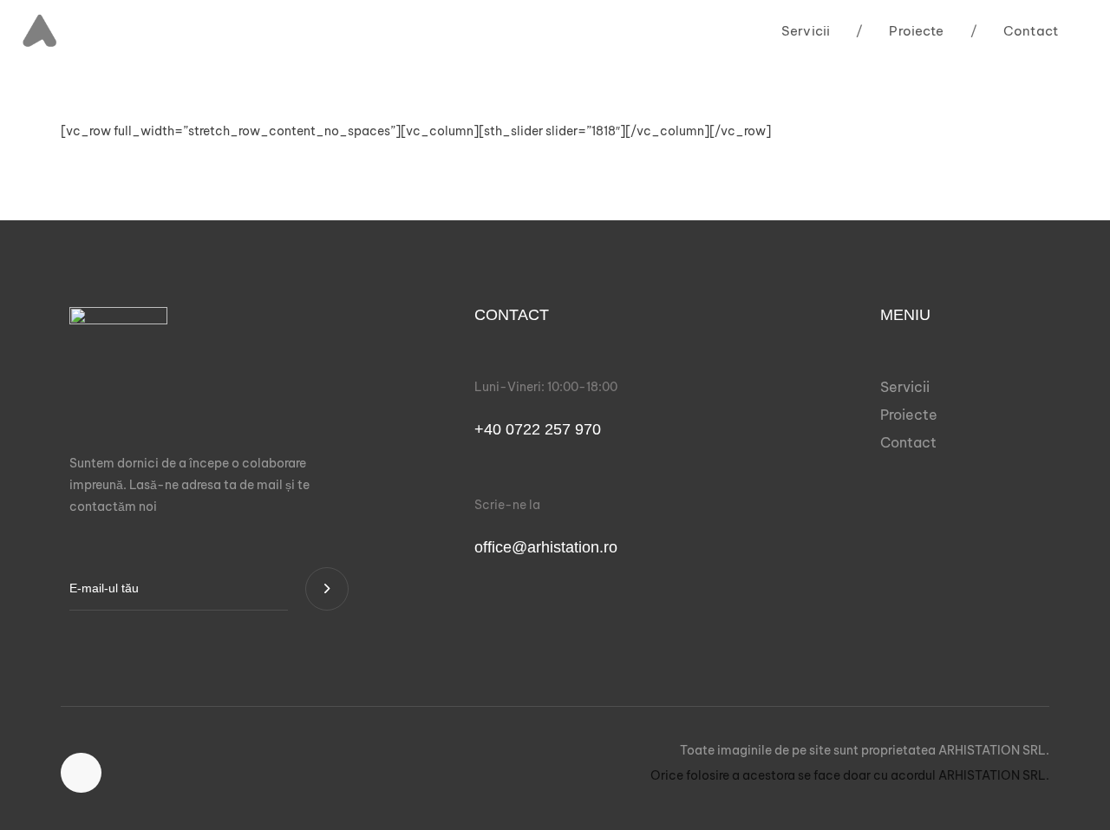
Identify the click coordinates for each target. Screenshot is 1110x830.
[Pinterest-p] (81, 773)
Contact (1014, 31)
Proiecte (900, 31)
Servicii (805, 31)
